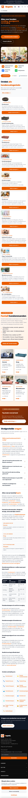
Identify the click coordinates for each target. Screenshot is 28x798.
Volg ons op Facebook (6, 746)
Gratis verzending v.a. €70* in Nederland (14, 1)
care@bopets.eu (14, 743)
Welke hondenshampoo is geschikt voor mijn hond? (12, 478)
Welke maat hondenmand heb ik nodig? (11, 439)
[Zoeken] (22, 6)
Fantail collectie (7, 41)
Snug (13, 446)
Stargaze (5, 546)
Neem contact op (8, 725)
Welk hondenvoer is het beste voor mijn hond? (12, 467)
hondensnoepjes (12, 626)
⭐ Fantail (14, 75)
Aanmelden (14, 757)
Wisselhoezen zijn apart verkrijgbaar (11, 563)
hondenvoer (19, 27)
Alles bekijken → (6, 92)
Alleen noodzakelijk (14, 791)
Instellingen (14, 795)
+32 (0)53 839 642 (5, 743)
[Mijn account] (25, 6)
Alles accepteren (14, 787)
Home (2, 10)
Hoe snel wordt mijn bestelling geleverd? (11, 473)
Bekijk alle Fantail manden (10, 343)
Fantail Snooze (6, 446)
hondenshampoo (21, 29)
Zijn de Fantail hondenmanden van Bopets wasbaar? (12, 461)
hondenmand (5, 454)
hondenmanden (14, 25)
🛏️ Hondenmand (5, 75)
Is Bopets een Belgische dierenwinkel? (9, 484)
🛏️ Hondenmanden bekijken (10, 36)
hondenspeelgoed (5, 29)
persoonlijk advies (11, 665)
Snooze (5, 525)
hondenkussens (5, 27)
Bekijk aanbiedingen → (10, 421)
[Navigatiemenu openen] (15, 6)
